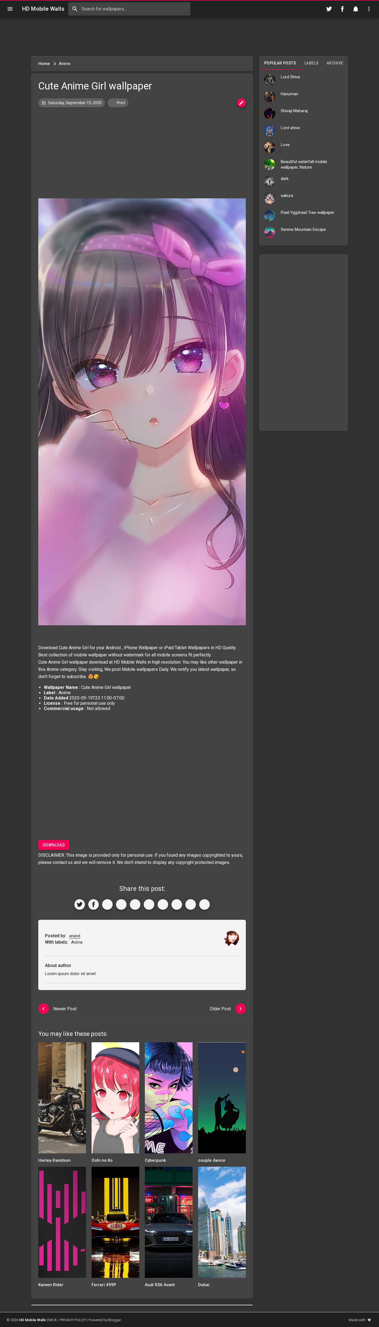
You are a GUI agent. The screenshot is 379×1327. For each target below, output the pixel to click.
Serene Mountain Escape (303, 229)
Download (54, 845)
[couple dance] (222, 1099)
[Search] (74, 8)
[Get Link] (190, 904)
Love (285, 144)
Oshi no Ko (102, 1160)
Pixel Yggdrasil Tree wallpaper (307, 212)
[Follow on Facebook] (342, 9)
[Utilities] (369, 9)
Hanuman (289, 93)
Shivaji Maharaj (294, 110)
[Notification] (355, 9)
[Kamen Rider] (62, 1224)
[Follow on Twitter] (329, 9)
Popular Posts (280, 63)
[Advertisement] (189, 36)
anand (74, 935)
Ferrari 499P (104, 1284)
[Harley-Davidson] (62, 1099)
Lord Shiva (290, 76)
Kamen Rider (51, 1284)
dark (285, 178)
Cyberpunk (155, 1160)
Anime (53, 669)
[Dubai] (222, 1224)
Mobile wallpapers (140, 669)
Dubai (203, 1284)
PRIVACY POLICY (73, 1320)
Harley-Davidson (54, 1160)
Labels (311, 63)
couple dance (211, 1160)
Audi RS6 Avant (160, 1284)
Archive (335, 63)
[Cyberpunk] (169, 1099)
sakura (287, 195)
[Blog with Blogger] (176, 904)
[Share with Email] (163, 904)
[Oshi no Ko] (115, 1099)
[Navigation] (10, 9)
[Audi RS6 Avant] (169, 1224)
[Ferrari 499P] (115, 1224)
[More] (204, 904)
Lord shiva (290, 127)
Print (120, 103)
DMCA (52, 1320)
